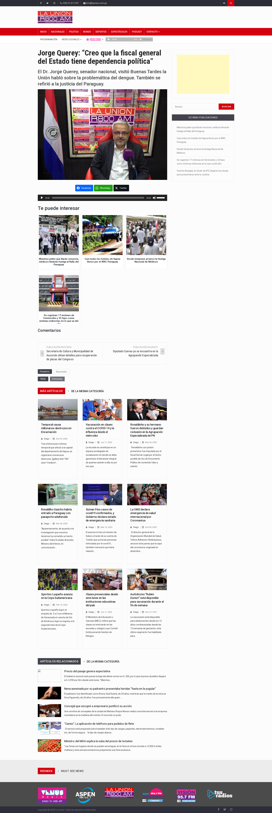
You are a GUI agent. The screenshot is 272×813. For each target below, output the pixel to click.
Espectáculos (119, 31)
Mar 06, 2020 (151, 442)
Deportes (101, 31)
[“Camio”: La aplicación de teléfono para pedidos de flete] (49, 728)
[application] (102, 198)
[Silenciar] (154, 197)
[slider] (161, 197)
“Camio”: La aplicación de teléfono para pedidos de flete (99, 723)
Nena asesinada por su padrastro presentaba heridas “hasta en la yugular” (110, 688)
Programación (48, 39)
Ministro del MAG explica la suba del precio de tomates (98, 741)
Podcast (137, 31)
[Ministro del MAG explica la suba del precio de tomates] (49, 745)
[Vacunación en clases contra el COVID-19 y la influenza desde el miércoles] (102, 409)
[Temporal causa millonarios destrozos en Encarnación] (58, 409)
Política (74, 31)
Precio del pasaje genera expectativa (87, 671)
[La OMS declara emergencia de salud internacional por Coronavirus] (147, 494)
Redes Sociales (71, 39)
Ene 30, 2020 (151, 527)
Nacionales (58, 31)
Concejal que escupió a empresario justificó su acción (98, 706)
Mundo (87, 31)
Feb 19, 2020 (62, 605)
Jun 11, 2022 (106, 442)
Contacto (152, 31)
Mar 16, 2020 (106, 527)
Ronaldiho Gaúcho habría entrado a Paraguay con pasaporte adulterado (56, 513)
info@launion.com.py (96, 3)
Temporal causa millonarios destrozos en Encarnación (56, 428)
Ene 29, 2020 (61, 439)
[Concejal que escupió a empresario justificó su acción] (49, 710)
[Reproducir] (41, 197)
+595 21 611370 (70, 3)
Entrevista (57, 379)
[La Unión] (136, 17)
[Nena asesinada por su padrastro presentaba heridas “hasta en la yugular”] (49, 693)
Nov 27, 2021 (151, 612)
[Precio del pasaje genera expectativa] (49, 675)
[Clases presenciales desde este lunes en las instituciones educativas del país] (102, 579)
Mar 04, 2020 (62, 523)
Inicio (43, 31)
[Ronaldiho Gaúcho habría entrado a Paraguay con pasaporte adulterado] (58, 494)
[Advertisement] (203, 74)
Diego (46, 439)
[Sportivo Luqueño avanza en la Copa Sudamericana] (58, 579)
